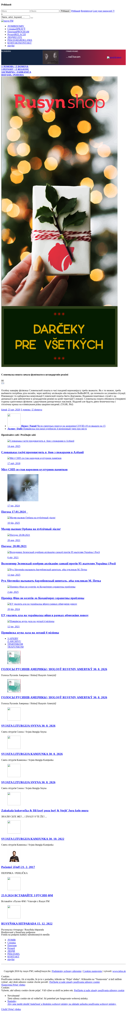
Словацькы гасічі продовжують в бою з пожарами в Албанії (42, 452)
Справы (16, 29)
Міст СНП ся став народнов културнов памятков (34, 469)
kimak (4, 409)
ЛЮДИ (14, 37)
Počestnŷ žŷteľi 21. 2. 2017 (18, 867)
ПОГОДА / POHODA (12, 74)
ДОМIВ (15, 26)
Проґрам (18, 31)
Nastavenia (7, 984)
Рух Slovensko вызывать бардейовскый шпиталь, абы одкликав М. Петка (51, 580)
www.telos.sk (119, 971)
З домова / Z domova (31, 409)
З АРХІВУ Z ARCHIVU (14, 640)
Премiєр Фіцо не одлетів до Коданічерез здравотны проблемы (42, 598)
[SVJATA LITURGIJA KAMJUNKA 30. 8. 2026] (63, 743)
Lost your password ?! (103, 11)
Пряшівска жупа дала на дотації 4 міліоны (30, 632)
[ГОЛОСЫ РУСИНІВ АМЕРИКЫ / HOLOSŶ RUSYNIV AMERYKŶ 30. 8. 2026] (63, 658)
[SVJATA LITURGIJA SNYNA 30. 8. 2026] (63, 714)
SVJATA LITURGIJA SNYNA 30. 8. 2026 (28, 725)
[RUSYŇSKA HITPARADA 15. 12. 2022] (63, 912)
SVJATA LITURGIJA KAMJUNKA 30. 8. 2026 (32, 754)
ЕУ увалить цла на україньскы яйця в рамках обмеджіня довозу (45, 615)
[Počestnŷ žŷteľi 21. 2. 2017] (63, 855)
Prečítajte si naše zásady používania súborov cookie (74, 982)
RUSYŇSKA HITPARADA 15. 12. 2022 (27, 923)
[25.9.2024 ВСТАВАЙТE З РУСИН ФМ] (63, 884)
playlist (10, 45)
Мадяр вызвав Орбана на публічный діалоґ (31, 529)
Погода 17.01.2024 (14, 511)
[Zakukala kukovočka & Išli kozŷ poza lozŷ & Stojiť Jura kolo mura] (63, 799)
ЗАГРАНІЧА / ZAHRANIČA (16, 72)
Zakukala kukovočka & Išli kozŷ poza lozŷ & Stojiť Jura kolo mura (44, 810)
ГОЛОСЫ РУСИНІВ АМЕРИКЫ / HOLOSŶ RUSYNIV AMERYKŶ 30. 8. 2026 (54, 669)
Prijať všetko (19, 984)
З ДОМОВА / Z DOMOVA (14, 66)
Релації (16, 34)
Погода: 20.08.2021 (14, 546)
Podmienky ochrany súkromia (66, 971)
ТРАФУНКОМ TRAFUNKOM (15, 645)
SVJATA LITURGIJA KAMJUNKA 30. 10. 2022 (32, 838)
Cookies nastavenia (92, 971)
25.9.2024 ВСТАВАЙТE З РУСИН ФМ (27, 895)
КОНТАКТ (19, 43)
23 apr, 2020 (14, 409)
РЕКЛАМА (19, 40)
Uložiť (4, 1009)
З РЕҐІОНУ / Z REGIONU (15, 69)
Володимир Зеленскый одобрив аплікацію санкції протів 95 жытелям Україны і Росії (58, 563)
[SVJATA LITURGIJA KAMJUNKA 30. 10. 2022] (63, 827)
